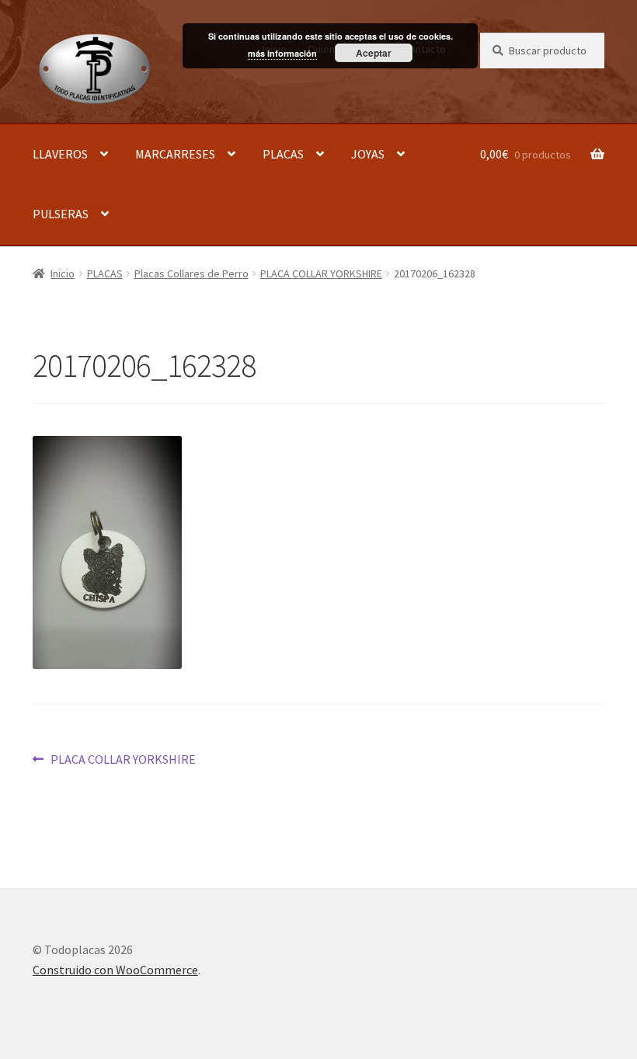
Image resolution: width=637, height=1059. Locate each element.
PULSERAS (61, 213)
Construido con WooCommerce (115, 969)
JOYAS (368, 154)
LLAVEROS (60, 154)
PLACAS (283, 154)
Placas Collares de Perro (191, 273)
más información (282, 53)
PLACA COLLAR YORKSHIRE (321, 273)
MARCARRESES (175, 154)
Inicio (62, 273)
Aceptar (374, 53)
